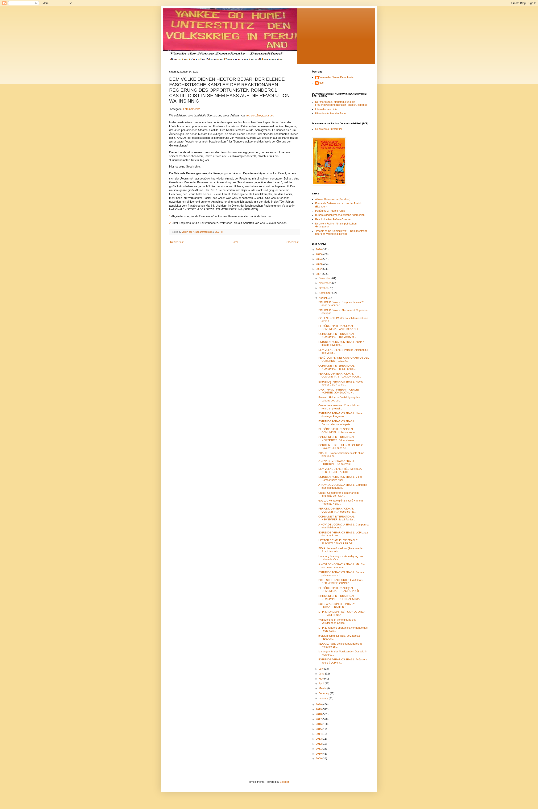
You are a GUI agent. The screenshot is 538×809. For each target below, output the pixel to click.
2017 (319, 719)
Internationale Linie (326, 109)
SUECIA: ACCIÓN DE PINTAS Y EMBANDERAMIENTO (336, 605)
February (324, 693)
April (322, 683)
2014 (319, 733)
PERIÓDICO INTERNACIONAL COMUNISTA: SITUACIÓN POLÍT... (339, 375)
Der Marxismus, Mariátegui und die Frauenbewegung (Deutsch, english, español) (341, 103)
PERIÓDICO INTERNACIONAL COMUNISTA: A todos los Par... (337, 510)
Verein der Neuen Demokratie (336, 77)
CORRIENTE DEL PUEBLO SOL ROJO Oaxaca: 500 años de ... (340, 447)
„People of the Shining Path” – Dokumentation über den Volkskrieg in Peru (341, 232)
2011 (319, 748)
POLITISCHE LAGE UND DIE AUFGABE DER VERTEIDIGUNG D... (341, 582)
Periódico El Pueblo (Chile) (330, 210)
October (323, 288)
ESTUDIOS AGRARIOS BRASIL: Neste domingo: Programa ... (340, 415)
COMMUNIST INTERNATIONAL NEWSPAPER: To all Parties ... (337, 367)
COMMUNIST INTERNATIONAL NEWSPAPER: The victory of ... (337, 335)
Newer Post (176, 242)
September (325, 293)
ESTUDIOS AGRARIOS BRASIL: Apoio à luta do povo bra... (341, 343)
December (325, 278)
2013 (319, 738)
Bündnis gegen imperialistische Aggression (340, 215)
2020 (319, 704)
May (321, 678)
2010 (319, 753)
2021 (319, 274)
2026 (319, 249)
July (321, 668)
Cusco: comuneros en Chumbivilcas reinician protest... (339, 407)
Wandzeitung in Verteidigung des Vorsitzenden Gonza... (337, 621)
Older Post (292, 242)
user (321, 82)
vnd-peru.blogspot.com (259, 115)
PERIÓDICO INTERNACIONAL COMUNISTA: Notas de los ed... (337, 431)
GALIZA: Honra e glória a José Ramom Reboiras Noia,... (340, 502)
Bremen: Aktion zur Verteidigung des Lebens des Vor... (339, 399)
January (324, 698)
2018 (319, 714)
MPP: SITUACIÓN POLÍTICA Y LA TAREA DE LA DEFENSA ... (341, 613)
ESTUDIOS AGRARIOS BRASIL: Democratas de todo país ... (336, 423)
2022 (319, 269)
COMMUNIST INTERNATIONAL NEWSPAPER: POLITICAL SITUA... (339, 597)
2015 (319, 729)
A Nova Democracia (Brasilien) (332, 199)
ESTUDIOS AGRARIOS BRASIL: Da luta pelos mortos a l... (341, 574)
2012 (319, 743)
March (323, 688)
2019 (319, 709)
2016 (319, 724)
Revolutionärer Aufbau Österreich (334, 219)
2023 (319, 264)
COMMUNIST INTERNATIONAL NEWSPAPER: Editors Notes (336, 439)
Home (235, 242)
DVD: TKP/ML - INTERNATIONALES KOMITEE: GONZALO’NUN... (339, 391)
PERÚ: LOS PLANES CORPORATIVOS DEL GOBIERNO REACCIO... (343, 359)
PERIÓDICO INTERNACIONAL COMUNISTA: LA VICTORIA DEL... (339, 327)
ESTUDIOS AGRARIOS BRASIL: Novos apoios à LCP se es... (340, 383)
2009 (319, 758)
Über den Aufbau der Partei (330, 113)
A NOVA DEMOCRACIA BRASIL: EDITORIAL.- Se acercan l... (336, 463)
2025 (319, 254)
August (323, 298)
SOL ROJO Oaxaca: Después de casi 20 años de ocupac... (341, 304)
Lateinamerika (191, 109)
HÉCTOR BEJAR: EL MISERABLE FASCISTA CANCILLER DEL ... (337, 542)
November (325, 283)
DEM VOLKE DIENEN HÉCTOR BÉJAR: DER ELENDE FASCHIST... (341, 470)
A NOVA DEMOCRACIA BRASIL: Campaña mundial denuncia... (342, 486)
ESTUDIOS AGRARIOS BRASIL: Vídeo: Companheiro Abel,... (340, 478)
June (322, 673)
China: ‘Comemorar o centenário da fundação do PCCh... (338, 494)
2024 (319, 259)
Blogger (284, 781)
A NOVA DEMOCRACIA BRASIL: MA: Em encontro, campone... (341, 566)
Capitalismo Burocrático (329, 129)
